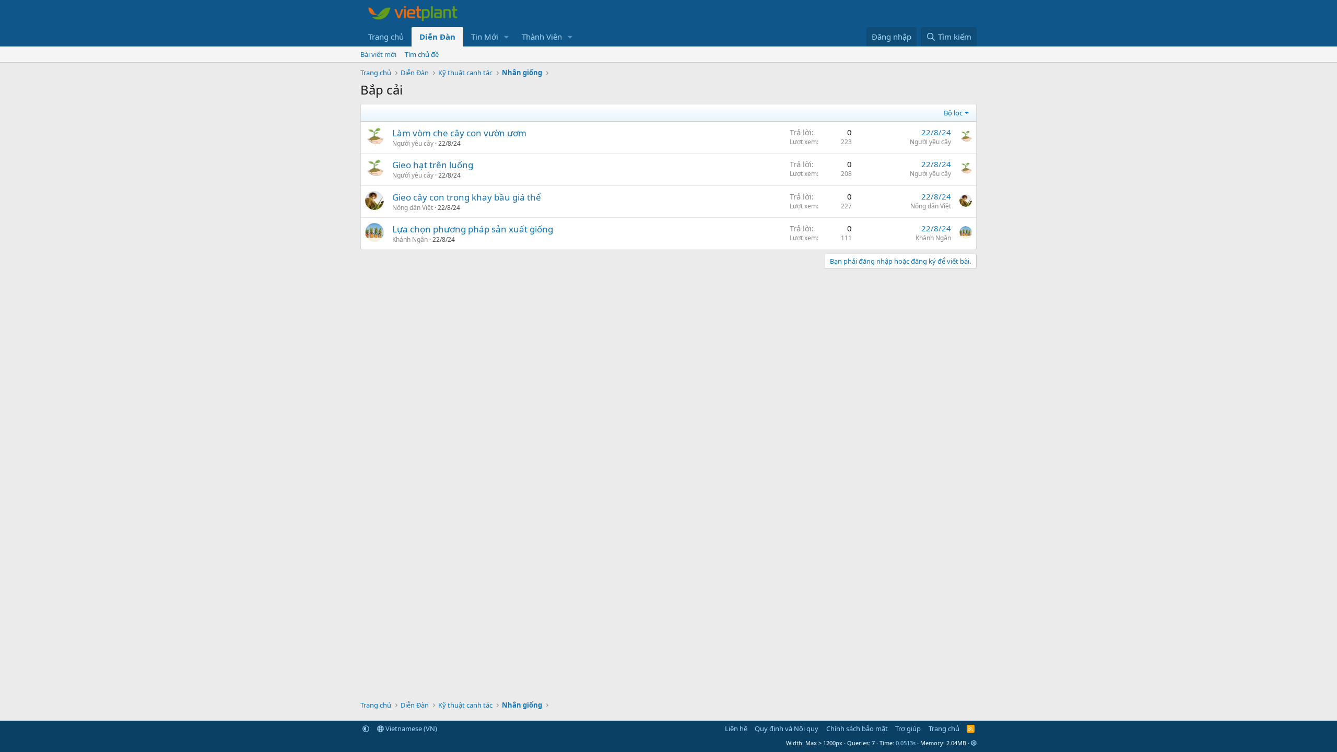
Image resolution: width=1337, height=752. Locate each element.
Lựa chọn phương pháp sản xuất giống (472, 229)
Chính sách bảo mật (857, 728)
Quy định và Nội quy (786, 728)
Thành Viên (542, 36)
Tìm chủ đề (422, 54)
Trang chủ (386, 36)
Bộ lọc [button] (953, 113)
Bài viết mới (378, 54)
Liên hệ (736, 728)
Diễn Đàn (437, 36)
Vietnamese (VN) (410, 728)
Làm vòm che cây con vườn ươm (459, 133)
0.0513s (906, 743)
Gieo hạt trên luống (432, 165)
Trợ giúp (908, 728)
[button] (506, 36)
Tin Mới (484, 36)
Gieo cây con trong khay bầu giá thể (466, 197)
